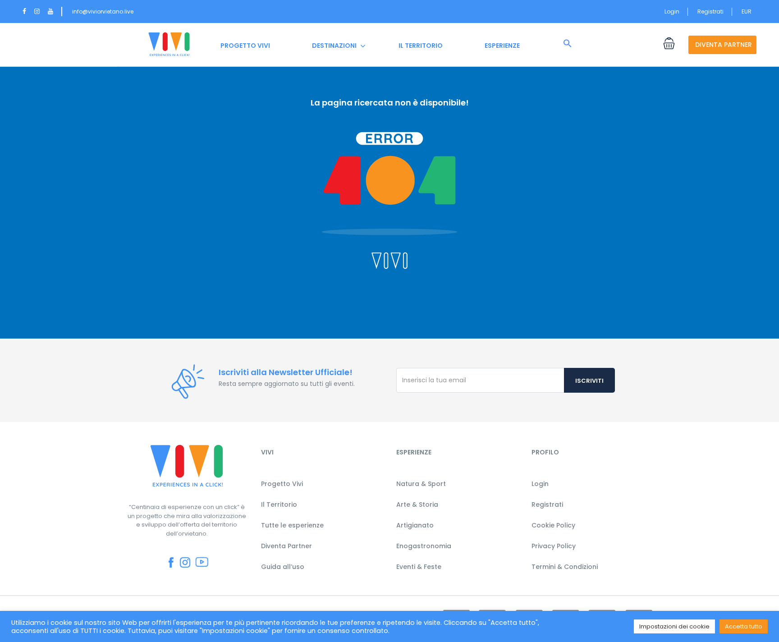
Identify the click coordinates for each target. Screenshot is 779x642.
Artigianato (415, 525)
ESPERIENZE (502, 45)
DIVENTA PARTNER (723, 44)
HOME (169, 45)
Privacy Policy (554, 545)
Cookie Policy (553, 525)
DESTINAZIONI (334, 45)
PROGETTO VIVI (245, 45)
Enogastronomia (423, 545)
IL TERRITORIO (421, 45)
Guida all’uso (282, 566)
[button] (567, 43)
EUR (747, 11)
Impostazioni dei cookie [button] (674, 626)
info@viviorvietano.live (102, 11)
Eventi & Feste (418, 566)
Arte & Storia (417, 504)
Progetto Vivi (282, 483)
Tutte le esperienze (292, 525)
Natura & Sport (421, 483)
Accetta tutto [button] (743, 626)
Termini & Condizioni (565, 566)
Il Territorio (279, 504)
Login (671, 11)
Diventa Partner (286, 545)
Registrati (710, 11)
